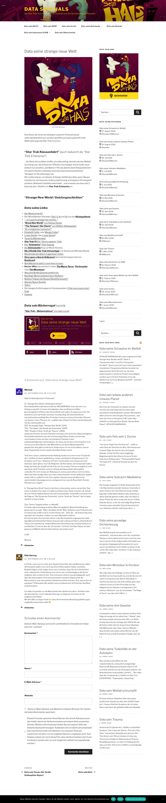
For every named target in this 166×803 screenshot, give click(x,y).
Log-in (102, 321)
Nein (120, 799)
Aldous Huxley (55, 223)
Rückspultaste (82, 216)
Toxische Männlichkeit (35, 238)
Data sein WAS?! (31, 26)
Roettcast (29, 260)
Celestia (28, 294)
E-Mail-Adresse (33, 682)
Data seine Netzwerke (90, 26)
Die (26, 248)
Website (28, 695)
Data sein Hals (46, 9)
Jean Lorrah (63, 311)
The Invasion (81, 266)
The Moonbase (36, 269)
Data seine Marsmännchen (110, 302)
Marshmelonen (31, 254)
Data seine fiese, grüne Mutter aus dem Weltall (118, 275)
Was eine (28, 272)
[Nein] (162, 799)
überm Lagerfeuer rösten (51, 254)
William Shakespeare (66, 226)
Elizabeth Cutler (32, 232)
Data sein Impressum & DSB (36, 32)
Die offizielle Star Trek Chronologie (41, 251)
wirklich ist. (53, 272)
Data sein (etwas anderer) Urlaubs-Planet (116, 141)
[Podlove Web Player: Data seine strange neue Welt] (58, 330)
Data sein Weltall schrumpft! (111, 235)
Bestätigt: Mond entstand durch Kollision (43, 276)
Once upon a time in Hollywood (39, 257)
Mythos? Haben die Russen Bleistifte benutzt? (46, 279)
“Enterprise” (34, 244)
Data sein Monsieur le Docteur (111, 195)
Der (26, 244)
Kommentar (31, 633)
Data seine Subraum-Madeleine (112, 168)
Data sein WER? (50, 26)
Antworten (29, 545)
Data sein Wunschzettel (65, 32)
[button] (35, 352)
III (60, 216)
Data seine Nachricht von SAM (112, 262)
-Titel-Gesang (47, 244)
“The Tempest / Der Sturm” (38, 226)
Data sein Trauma (106, 248)
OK (113, 799)
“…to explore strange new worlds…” (41, 220)
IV (66, 216)
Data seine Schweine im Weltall (112, 128)
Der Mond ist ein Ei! (33, 213)
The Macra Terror (65, 266)
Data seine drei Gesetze (109, 208)
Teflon (27, 285)
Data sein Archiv (69, 26)
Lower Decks (30, 235)
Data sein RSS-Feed (109, 343)
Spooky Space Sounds (35, 282)
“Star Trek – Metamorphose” (39, 311)
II (57, 216)
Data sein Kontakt (114, 26)
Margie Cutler (51, 232)
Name (28, 668)
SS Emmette (34, 248)
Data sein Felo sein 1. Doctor (111, 155)
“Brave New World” (34, 223)
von (46, 223)
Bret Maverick (31, 263)
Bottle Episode (40, 272)
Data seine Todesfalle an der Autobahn (115, 222)
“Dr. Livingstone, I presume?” (38, 229)
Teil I (53, 216)
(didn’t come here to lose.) (50, 263)
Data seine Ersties (106, 289)
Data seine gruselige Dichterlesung (113, 182)
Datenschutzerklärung (135, 799)
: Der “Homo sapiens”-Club (43, 241)
